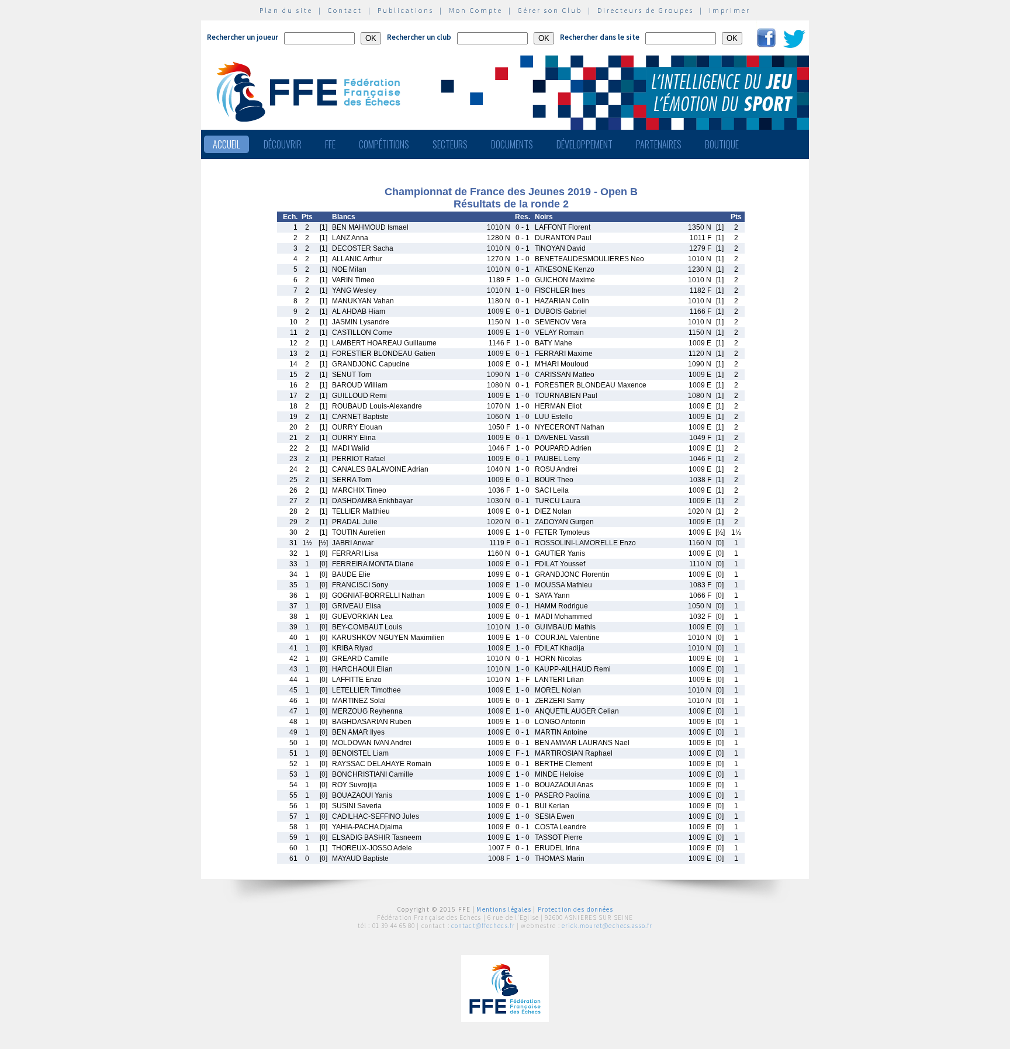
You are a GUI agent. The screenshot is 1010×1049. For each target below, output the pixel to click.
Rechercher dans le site (599, 37)
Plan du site (286, 10)
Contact (345, 10)
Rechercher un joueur (242, 37)
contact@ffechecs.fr (483, 926)
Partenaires (659, 144)
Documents (512, 144)
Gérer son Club (550, 10)
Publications (406, 10)
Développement (584, 144)
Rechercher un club (419, 37)
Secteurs (450, 144)
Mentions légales (503, 909)
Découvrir (283, 144)
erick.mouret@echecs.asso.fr (607, 926)
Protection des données (576, 909)
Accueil (226, 144)
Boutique (722, 144)
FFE (330, 144)
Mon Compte (476, 10)
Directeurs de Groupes (645, 10)
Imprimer (729, 10)
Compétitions (384, 144)
